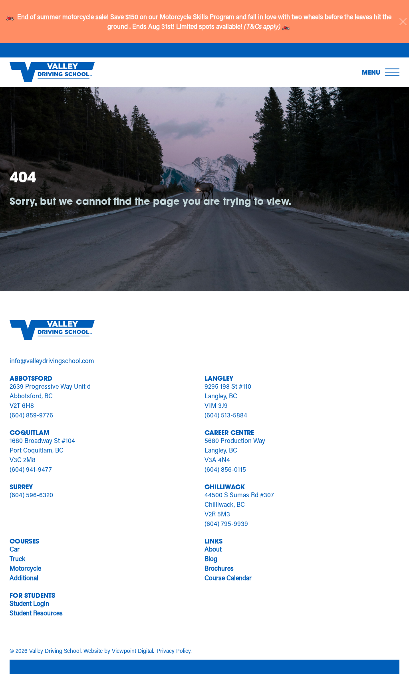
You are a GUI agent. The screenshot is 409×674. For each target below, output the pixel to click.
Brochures (219, 568)
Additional (24, 577)
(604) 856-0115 (225, 469)
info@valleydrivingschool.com (52, 360)
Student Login (29, 603)
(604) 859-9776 (31, 415)
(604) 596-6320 (31, 494)
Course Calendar (228, 577)
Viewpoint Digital (132, 650)
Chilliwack (224, 486)
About (213, 549)
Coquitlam (30, 432)
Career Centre (229, 432)
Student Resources (36, 613)
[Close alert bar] (403, 21)
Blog (210, 558)
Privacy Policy (174, 650)
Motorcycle (25, 568)
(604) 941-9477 (31, 469)
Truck (17, 558)
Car (15, 549)
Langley (218, 378)
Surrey (21, 486)
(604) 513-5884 (225, 415)
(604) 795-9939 (226, 523)
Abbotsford (31, 378)
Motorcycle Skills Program (198, 16)
